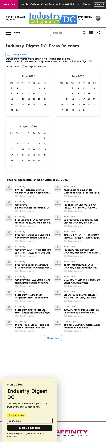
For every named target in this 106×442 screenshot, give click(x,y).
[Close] (54, 381)
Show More (53, 338)
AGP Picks (9, 4)
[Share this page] (98, 32)
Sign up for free (29, 428)
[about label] (16, 196)
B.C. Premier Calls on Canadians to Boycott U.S (44, 4)
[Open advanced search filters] (91, 32)
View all (99, 4)
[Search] (84, 32)
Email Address (16, 415)
